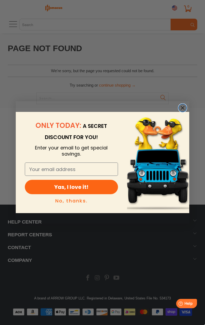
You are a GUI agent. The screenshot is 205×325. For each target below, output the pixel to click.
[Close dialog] (183, 108)
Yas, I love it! (71, 187)
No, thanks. (71, 200)
